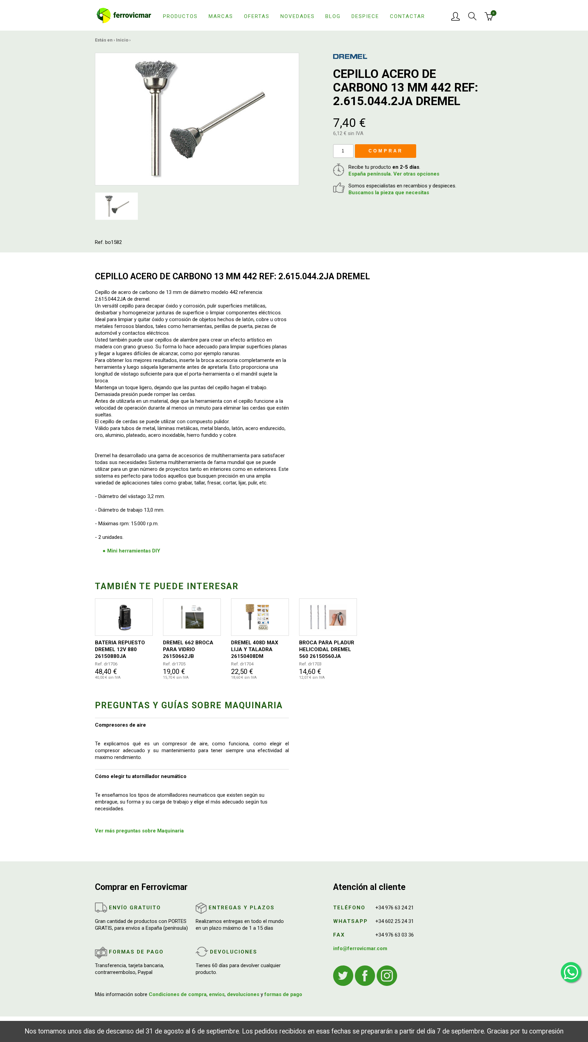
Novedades (297, 16)
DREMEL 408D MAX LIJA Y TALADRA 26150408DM (254, 649)
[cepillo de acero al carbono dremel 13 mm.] (197, 119)
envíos (217, 994)
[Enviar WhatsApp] (571, 972)
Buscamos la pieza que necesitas (388, 192)
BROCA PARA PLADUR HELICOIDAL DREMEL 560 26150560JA (326, 649)
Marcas (221, 16)
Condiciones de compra (178, 994)
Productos (180, 16)
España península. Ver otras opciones (393, 174)
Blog (333, 16)
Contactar (407, 16)
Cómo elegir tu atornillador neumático (140, 776)
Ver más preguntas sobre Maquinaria (139, 831)
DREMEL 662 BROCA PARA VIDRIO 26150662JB (188, 649)
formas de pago (283, 994)
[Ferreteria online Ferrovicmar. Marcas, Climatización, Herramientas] (124, 15)
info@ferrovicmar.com (360, 948)
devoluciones (243, 994)
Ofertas (257, 16)
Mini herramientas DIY (133, 551)
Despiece (365, 16)
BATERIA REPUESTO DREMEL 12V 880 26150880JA (120, 649)
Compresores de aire (120, 725)
